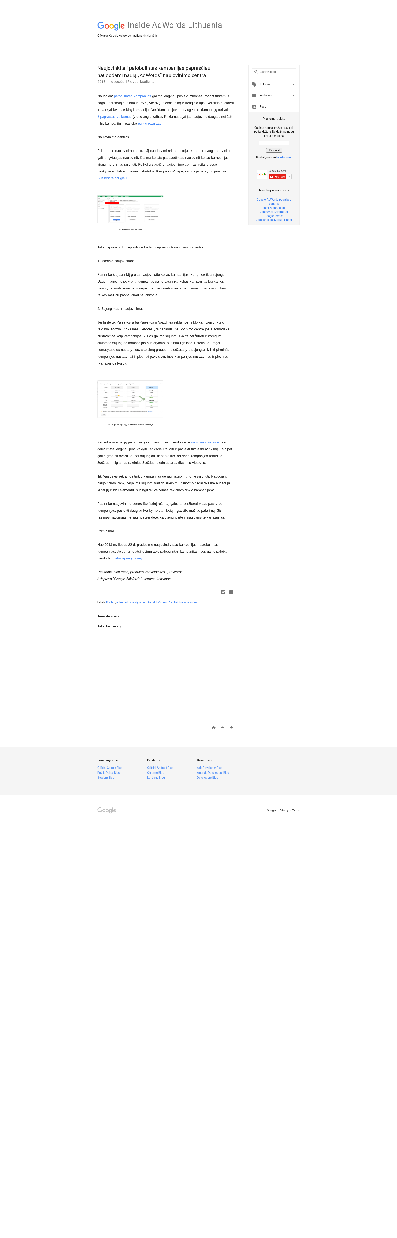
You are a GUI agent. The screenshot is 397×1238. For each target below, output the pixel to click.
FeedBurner (284, 157)
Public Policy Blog (108, 772)
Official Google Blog (109, 767)
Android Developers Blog (213, 772)
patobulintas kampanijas (132, 96)
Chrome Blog (155, 772)
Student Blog (105, 777)
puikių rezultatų (149, 123)
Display (110, 602)
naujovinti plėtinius (205, 442)
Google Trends (274, 216)
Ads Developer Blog (209, 767)
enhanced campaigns (129, 602)
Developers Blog (207, 777)
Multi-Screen (160, 602)
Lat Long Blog (156, 777)
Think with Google (274, 207)
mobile (147, 602)
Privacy (284, 810)
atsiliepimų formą (128, 558)
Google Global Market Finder (274, 219)
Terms (296, 810)
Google (271, 810)
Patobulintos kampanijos (183, 602)
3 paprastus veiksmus (114, 117)
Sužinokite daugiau (112, 178)
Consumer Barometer (274, 211)
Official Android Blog (160, 767)
